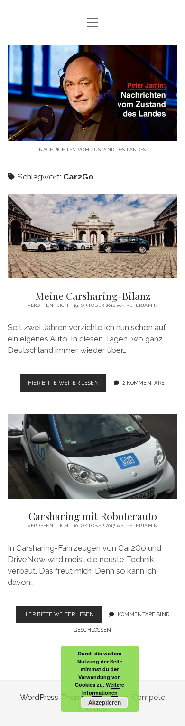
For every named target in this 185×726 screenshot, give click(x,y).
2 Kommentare (143, 382)
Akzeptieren (104, 702)
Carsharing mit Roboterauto (92, 456)
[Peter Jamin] (92, 133)
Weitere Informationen (103, 688)
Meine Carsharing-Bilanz (92, 236)
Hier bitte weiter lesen (67, 385)
